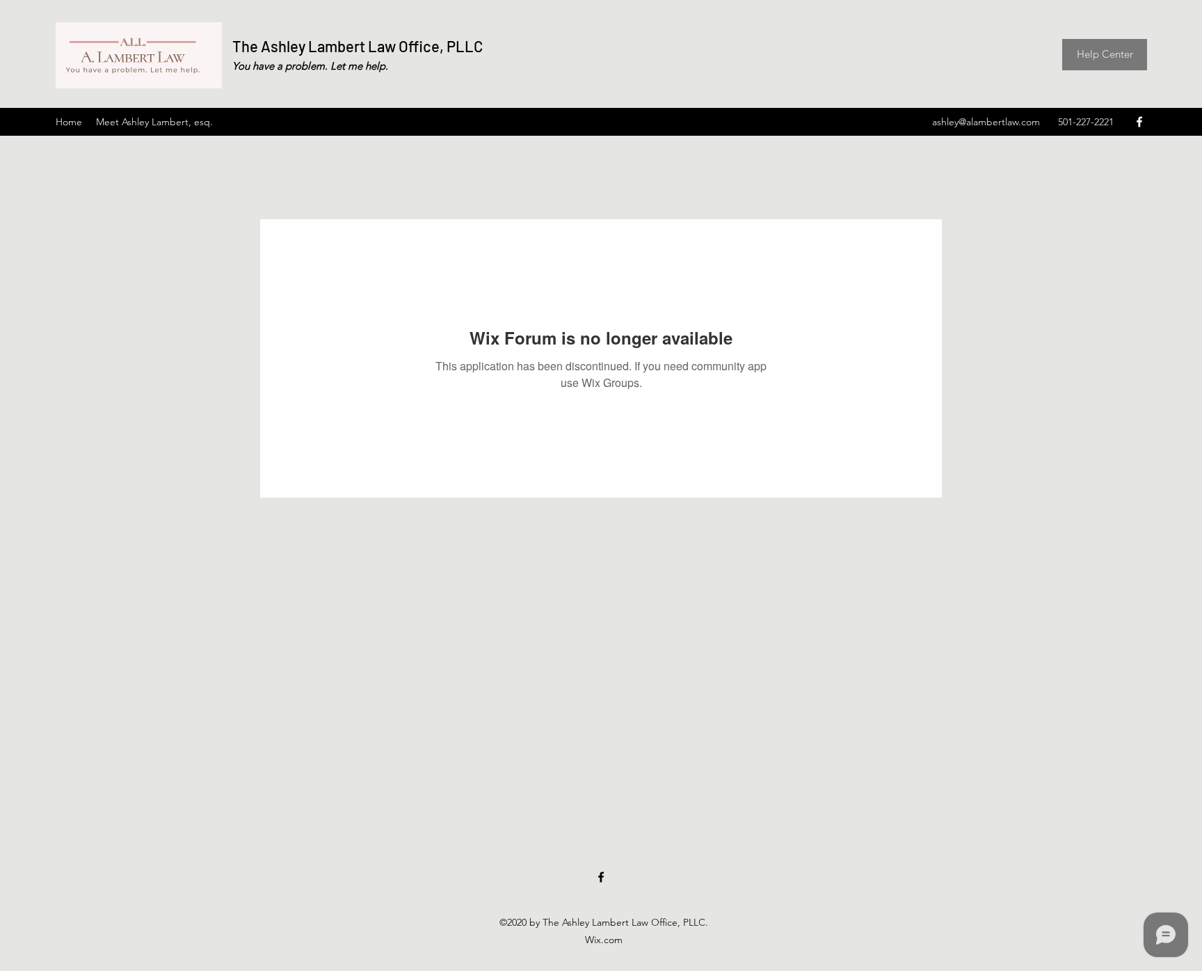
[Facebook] (1139, 122)
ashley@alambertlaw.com (986, 122)
